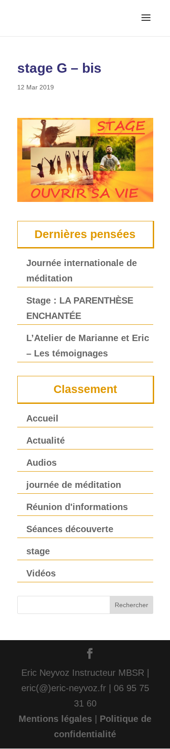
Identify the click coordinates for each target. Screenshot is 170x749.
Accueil (42, 418)
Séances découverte (69, 529)
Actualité (45, 440)
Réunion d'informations (77, 507)
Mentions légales (55, 719)
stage (38, 551)
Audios (41, 463)
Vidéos (41, 573)
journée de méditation (73, 485)
